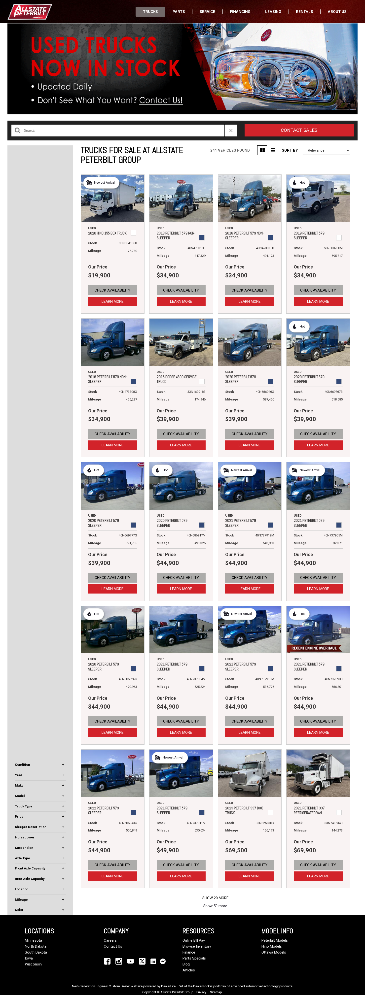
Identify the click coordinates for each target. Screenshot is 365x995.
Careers (110, 940)
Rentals (304, 11)
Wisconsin (33, 964)
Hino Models (271, 946)
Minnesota (33, 940)
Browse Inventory (196, 946)
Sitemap (216, 992)
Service (207, 11)
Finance (188, 952)
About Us (337, 11)
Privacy (201, 992)
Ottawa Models (273, 952)
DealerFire (168, 986)
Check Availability (112, 290)
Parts (179, 11)
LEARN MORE (112, 301)
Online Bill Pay (193, 940)
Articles (188, 970)
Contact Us (113, 946)
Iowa (29, 958)
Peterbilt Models (274, 940)
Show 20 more (215, 898)
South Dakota (36, 952)
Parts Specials (194, 958)
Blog (186, 964)
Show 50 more (215, 906)
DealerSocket (203, 986)
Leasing (273, 11)
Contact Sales (299, 130)
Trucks (150, 11)
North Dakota (35, 946)
